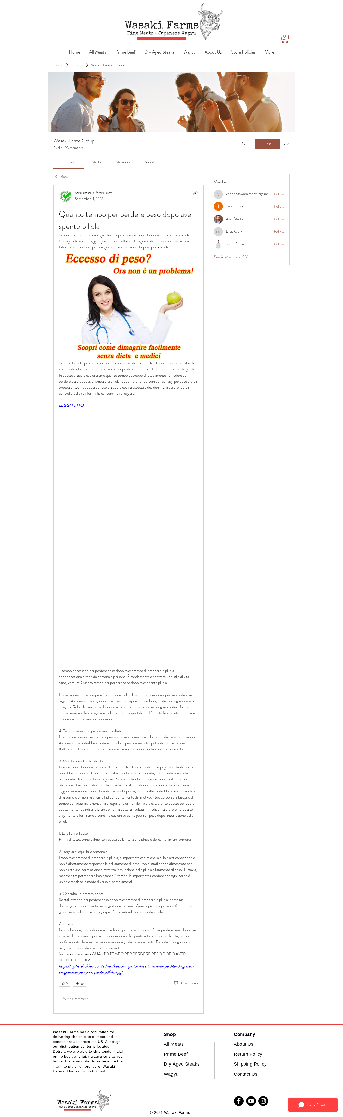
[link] (69, 162)
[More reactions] (79, 983)
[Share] (195, 193)
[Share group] (286, 143)
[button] (284, 38)
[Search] (244, 144)
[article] (128, 599)
